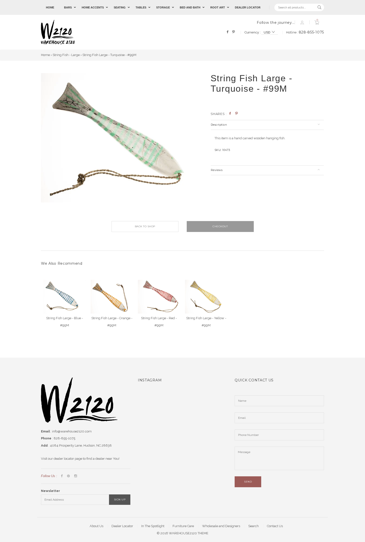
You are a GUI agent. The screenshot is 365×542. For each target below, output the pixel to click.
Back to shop (145, 226)
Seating (120, 7)
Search (253, 526)
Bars (68, 7)
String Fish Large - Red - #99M (159, 321)
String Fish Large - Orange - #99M (111, 321)
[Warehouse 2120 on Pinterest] (68, 476)
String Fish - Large (66, 55)
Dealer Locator (247, 7)
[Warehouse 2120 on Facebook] (62, 476)
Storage (163, 7)
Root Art (217, 7)
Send (248, 481)
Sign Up (120, 499)
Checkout (220, 226)
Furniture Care (183, 526)
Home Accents (93, 7)
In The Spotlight (152, 526)
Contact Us (275, 526)
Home (50, 7)
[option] (122, 137)
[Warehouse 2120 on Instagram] (75, 476)
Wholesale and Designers (221, 526)
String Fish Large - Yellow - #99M (206, 321)
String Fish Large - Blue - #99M (64, 321)
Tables (141, 7)
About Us (96, 526)
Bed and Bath (190, 7)
